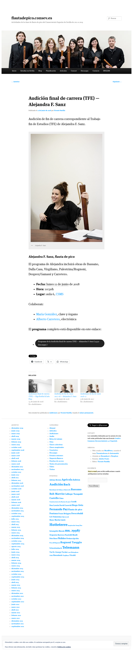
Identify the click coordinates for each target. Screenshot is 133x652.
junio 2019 (15, 431)
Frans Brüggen (64, 514)
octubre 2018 (16, 447)
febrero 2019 (16, 442)
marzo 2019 (15, 439)
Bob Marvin (56, 494)
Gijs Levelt (65, 517)
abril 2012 (15, 610)
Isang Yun (79, 525)
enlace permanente (86, 413)
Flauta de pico (75, 510)
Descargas (84, 71)
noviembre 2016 (17, 486)
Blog (40, 71)
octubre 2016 (16, 489)
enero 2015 (15, 533)
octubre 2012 (16, 599)
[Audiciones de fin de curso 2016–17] (92, 386)
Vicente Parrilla (59, 110)
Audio (51, 436)
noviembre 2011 (17, 624)
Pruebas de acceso (56, 461)
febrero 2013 (16, 588)
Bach (67, 484)
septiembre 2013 (17, 577)
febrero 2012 (16, 615)
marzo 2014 (15, 560)
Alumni (52, 428)
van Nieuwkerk (55, 555)
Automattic (114, 453)
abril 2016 (15, 497)
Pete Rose (53, 538)
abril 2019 (15, 436)
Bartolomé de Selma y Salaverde (60, 490)
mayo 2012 (15, 607)
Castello (54, 498)
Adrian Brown (55, 480)
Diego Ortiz (77, 505)
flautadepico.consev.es (31, 18)
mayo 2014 (15, 555)
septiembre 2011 (17, 626)
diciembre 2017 (17, 467)
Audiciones (53, 413)
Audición (56, 484)
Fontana (53, 513)
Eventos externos (56, 455)
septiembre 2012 (17, 602)
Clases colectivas (56, 445)
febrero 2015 (16, 530)
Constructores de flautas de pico (60, 502)
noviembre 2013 (17, 571)
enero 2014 (15, 566)
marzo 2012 (15, 613)
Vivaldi (72, 555)
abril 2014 (15, 557)
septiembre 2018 (17, 450)
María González (46, 314)
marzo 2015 (15, 527)
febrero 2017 (16, 480)
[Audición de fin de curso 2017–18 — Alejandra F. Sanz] (66, 386)
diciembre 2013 (17, 568)
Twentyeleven (102, 453)
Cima (61, 498)
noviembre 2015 (17, 511)
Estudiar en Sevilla (27, 71)
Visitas (52, 469)
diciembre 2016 (17, 483)
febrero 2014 (16, 563)
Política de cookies (64, 647)
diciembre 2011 (17, 621)
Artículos (63, 71)
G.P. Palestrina (55, 517)
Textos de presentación (58, 464)
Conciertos (53, 450)
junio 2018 (15, 453)
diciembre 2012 (17, 593)
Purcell (51, 543)
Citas (51, 442)
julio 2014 (15, 549)
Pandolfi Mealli (71, 535)
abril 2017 (15, 478)
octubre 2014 (16, 541)
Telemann (70, 548)
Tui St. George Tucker (58, 552)
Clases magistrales (56, 447)
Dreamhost (105, 456)
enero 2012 (15, 618)
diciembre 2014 (17, 535)
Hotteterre (58, 525)
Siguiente (117, 82)
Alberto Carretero (48, 319)
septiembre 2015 (17, 516)
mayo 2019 (15, 433)
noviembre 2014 (17, 538)
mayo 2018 (15, 455)
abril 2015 (15, 524)
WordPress (108, 451)
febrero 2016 (16, 502)
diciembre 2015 (17, 508)
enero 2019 (15, 445)
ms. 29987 (72, 530)
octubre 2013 (16, 574)
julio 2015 (15, 519)
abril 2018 (15, 458)
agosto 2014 (16, 546)
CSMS (60, 294)
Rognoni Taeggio (71, 542)
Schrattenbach (55, 548)
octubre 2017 (16, 472)
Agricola (67, 479)
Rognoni (57, 543)
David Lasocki (65, 505)
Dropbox (114, 456)
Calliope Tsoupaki (74, 494)
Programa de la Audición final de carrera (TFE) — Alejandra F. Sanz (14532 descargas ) (68, 343)
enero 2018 (15, 464)
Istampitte (53, 531)
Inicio (14, 71)
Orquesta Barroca (56, 458)
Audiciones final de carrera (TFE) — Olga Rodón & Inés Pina (39, 396)
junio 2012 (15, 604)
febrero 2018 (16, 461)
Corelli (73, 502)
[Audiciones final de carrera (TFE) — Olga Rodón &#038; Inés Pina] (40, 386)
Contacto (96, 71)
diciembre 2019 (17, 428)
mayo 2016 (15, 494)
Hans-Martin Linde (57, 520)
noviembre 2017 (17, 469)
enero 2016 (15, 505)
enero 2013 (15, 590)
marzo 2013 (15, 585)
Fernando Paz (58, 509)
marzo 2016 (15, 500)
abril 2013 (15, 582)
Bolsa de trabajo (55, 439)
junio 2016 (15, 491)
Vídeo (51, 467)
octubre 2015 (16, 513)
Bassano (76, 489)
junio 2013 (15, 580)
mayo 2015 (15, 522)
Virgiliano (66, 555)
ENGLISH (106, 71)
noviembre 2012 (17, 596)
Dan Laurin (54, 505)
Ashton (76, 480)
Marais (62, 531)
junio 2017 (15, 475)
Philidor (62, 538)
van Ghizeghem (73, 552)
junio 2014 (15, 552)
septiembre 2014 (17, 544)
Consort (74, 71)
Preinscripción (72, 538)
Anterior (15, 82)
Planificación (51, 71)
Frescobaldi (77, 513)
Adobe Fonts (104, 459)
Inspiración (71, 525)
